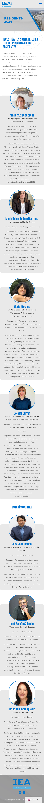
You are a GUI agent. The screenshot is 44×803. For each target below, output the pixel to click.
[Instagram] (24, 792)
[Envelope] (20, 792)
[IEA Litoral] (7, 4)
